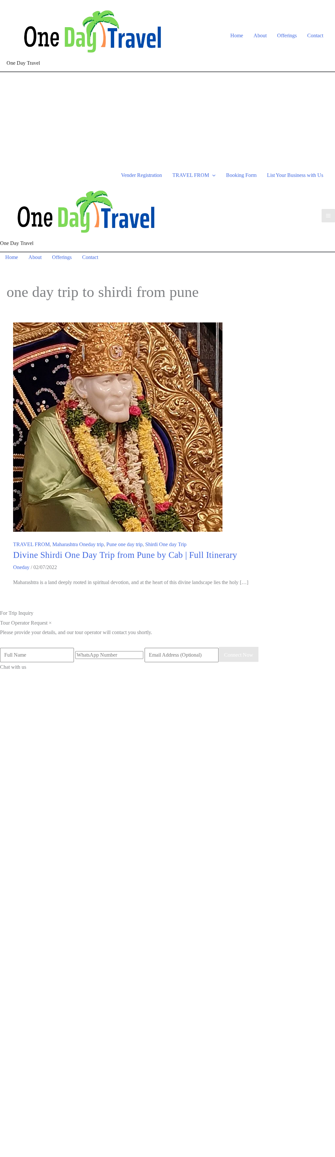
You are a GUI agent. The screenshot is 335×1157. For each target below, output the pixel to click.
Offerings (287, 35)
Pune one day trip (124, 544)
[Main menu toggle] (328, 215)
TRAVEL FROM (190, 175)
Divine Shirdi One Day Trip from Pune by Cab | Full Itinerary (125, 555)
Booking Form (241, 175)
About (260, 35)
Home (236, 35)
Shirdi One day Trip (165, 544)
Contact (315, 35)
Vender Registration (141, 175)
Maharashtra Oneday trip (78, 544)
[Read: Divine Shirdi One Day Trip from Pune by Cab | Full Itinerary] (117, 426)
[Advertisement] (167, 121)
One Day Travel (23, 63)
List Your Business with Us (295, 175)
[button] (212, 175)
